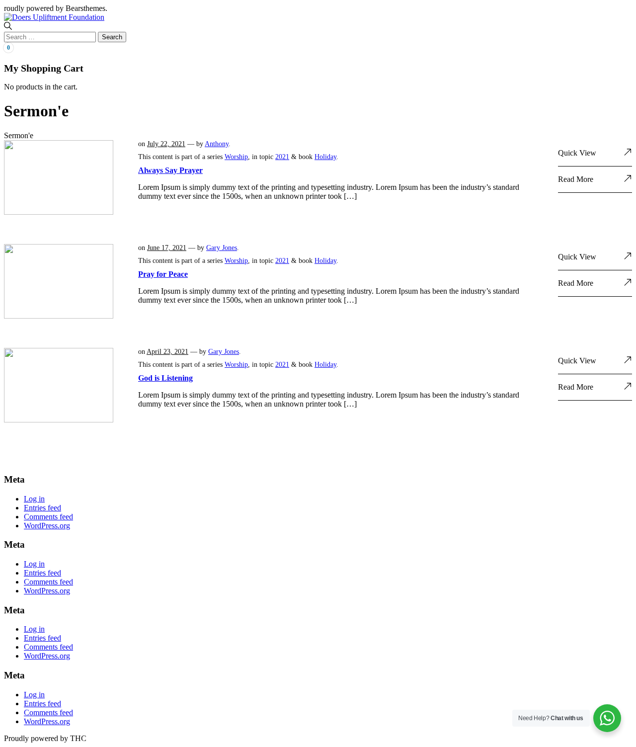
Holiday (325, 157)
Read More (575, 179)
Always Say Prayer (170, 170)
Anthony (217, 144)
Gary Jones (221, 247)
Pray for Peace (163, 274)
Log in (34, 499)
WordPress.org (47, 525)
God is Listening (165, 378)
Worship (236, 157)
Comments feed (48, 516)
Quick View (577, 153)
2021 (282, 157)
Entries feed (42, 507)
